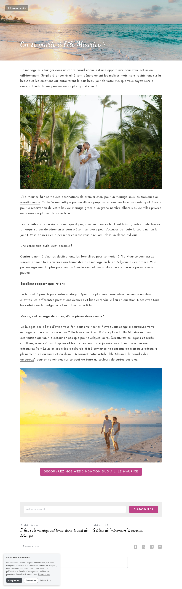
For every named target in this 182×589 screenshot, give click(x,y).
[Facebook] (135, 547)
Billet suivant (99, 525)
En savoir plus (44, 574)
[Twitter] (143, 547)
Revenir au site (18, 8)
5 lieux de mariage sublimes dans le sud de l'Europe (54, 533)
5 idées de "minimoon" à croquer (118, 530)
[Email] (160, 547)
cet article (84, 305)
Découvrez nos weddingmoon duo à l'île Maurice (91, 471)
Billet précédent (31, 525)
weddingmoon (30, 202)
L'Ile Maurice (29, 197)
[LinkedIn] (152, 547)
